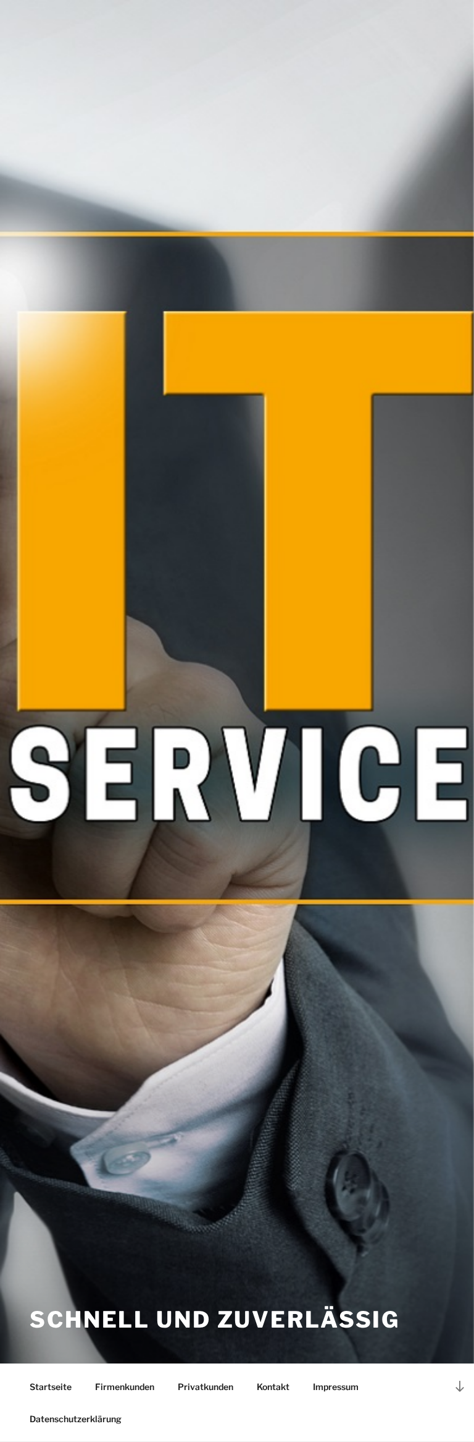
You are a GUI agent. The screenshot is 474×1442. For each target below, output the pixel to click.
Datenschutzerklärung (76, 1419)
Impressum (336, 1386)
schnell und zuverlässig (215, 1319)
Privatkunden (205, 1386)
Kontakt (273, 1386)
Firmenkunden (124, 1386)
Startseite (51, 1386)
